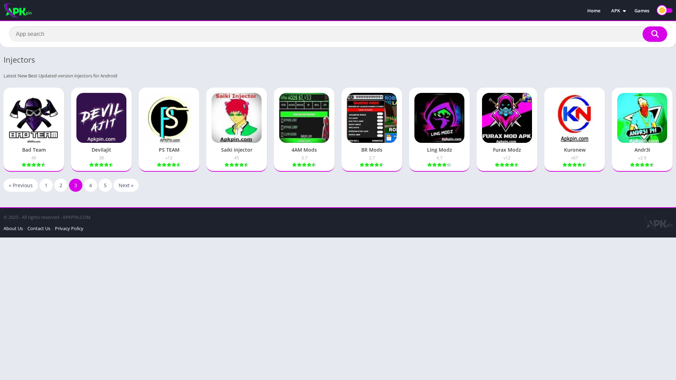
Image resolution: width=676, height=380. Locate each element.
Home (593, 10)
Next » (126, 185)
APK (615, 10)
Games (641, 10)
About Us (13, 228)
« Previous (21, 185)
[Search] (655, 34)
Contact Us (38, 228)
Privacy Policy (69, 228)
